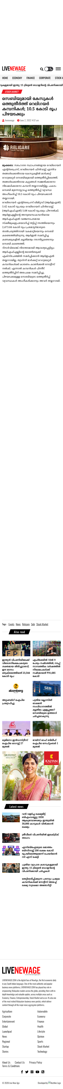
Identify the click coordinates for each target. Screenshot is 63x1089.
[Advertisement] (31, 31)
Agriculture (7, 1011)
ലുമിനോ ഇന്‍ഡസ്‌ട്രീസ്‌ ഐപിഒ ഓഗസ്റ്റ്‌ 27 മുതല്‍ (15, 743)
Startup (5, 1046)
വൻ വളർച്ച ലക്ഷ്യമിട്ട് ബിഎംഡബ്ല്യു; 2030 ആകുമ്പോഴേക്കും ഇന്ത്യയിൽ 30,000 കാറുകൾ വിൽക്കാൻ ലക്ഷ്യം (38, 821)
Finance (40, 1021)
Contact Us (20, 1062)
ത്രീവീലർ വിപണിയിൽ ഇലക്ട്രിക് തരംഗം (40, 836)
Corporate (6, 1016)
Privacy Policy (35, 1062)
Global (5, 1026)
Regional (6, 1041)
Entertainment (8, 1021)
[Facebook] (22, 1072)
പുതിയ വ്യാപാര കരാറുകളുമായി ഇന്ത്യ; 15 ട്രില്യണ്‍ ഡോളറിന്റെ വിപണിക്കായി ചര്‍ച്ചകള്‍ (40, 868)
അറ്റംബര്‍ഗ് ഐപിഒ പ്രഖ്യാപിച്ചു (13, 702)
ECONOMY (17, 78)
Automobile (42, 1011)
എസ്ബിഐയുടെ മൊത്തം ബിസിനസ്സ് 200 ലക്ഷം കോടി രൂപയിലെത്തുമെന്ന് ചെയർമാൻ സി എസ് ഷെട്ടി (39, 852)
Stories (5, 1051)
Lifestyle (41, 1031)
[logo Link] (14, 70)
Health (40, 1026)
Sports (40, 1041)
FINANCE (31, 78)
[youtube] (37, 1072)
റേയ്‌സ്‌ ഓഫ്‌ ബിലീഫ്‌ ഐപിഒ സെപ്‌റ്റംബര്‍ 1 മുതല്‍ (45, 743)
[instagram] (32, 1072)
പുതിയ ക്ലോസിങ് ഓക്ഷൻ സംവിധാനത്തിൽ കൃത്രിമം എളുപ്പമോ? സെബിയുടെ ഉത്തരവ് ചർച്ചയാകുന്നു (45, 708)
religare (26, 624)
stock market (42, 624)
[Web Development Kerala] (54, 1082)
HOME (5, 78)
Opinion (40, 1036)
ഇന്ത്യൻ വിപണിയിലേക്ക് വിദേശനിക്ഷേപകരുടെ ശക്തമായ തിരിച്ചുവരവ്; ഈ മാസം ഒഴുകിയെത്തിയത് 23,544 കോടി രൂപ (16, 668)
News (4, 1036)
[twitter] (26, 1072)
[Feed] (42, 1072)
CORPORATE (45, 78)
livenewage (9, 120)
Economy (41, 1016)
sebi (33, 624)
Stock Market (43, 1046)
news (18, 624)
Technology (42, 1051)
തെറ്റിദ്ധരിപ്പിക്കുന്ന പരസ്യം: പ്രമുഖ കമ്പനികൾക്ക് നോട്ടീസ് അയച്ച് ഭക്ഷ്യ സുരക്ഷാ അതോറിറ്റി (41, 882)
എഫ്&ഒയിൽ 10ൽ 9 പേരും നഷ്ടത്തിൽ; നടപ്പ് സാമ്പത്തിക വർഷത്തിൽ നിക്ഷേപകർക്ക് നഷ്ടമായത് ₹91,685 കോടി (46, 668)
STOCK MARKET (12, 91)
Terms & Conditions (11, 1066)
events (11, 624)
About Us (6, 1062)
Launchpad (7, 1031)
